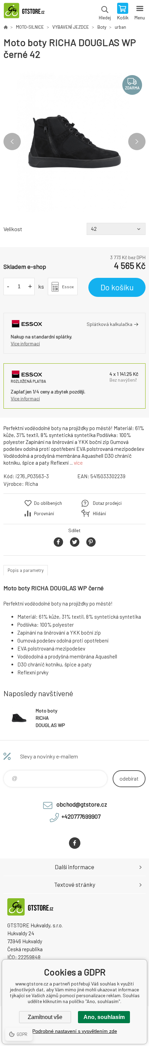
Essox (68, 286)
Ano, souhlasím (104, 1017)
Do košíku (117, 287)
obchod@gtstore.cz (81, 804)
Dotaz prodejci (107, 503)
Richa (31, 484)
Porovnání (44, 513)
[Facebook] (74, 843)
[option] (74, 141)
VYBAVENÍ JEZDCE (70, 27)
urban (120, 27)
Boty (101, 27)
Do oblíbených (48, 503)
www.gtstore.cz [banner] (27, 12)
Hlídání (99, 513)
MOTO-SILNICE (30, 27)
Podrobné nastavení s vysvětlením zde (74, 1031)
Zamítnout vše (45, 1017)
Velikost (12, 229)
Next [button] (137, 141)
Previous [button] (12, 141)
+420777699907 (80, 816)
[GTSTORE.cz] (5, 27)
